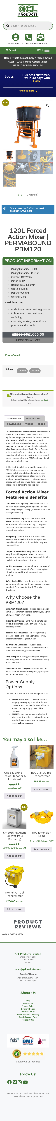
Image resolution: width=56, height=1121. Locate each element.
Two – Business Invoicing (28, 1014)
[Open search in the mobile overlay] (28, 25)
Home (7, 58)
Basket (12, 50)
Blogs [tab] (41, 424)
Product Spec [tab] (34, 418)
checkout (44, 400)
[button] (47, 105)
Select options (41, 849)
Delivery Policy (28, 1009)
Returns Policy (28, 1012)
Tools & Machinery (23, 58)
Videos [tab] (29, 424)
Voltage (9, 369)
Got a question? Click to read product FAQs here (27, 209)
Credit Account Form (28, 1017)
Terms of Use (28, 1020)
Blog (28, 1000)
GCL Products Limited (28, 954)
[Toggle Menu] (46, 50)
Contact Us (28, 1003)
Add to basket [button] (14, 795)
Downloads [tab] (14, 424)
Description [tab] (14, 418)
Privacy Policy (28, 1006)
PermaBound (12, 355)
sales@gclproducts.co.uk (28, 969)
